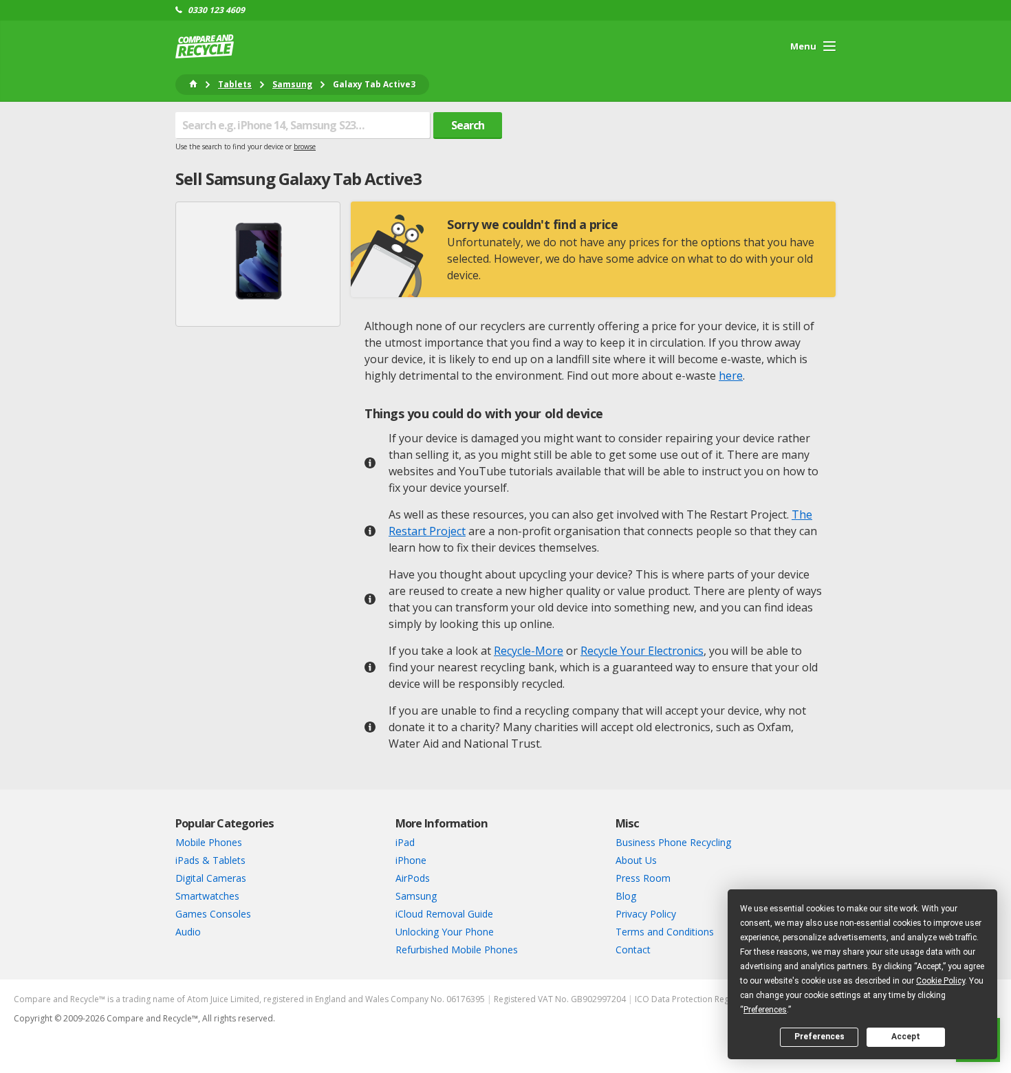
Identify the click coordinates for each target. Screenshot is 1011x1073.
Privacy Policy (646, 913)
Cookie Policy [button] (940, 981)
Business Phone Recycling (673, 842)
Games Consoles (213, 913)
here (731, 375)
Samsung (416, 895)
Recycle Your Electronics (642, 650)
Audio (188, 931)
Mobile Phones (208, 842)
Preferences (819, 1036)
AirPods (412, 878)
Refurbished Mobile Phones (456, 949)
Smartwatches (207, 895)
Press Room (643, 878)
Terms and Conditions (665, 931)
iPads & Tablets (210, 860)
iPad (405, 842)
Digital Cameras (210, 878)
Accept (905, 1036)
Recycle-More (528, 650)
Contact (633, 949)
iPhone (410, 860)
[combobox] (302, 125)
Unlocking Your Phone (444, 931)
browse (305, 146)
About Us (636, 860)
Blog (626, 895)
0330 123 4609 (216, 10)
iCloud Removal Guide (444, 913)
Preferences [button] (765, 1010)
